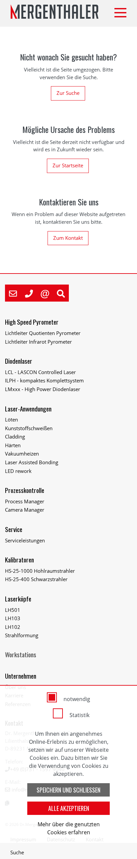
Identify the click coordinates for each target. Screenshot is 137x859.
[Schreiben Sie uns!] (13, 293)
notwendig (77, 699)
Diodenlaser (18, 361)
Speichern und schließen (68, 790)
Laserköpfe (18, 599)
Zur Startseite (68, 165)
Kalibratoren (19, 559)
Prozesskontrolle (24, 490)
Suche (17, 852)
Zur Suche (68, 93)
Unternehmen (20, 676)
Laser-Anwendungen (28, 408)
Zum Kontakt (68, 237)
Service (13, 529)
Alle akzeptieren (68, 808)
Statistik (79, 715)
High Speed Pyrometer (32, 322)
